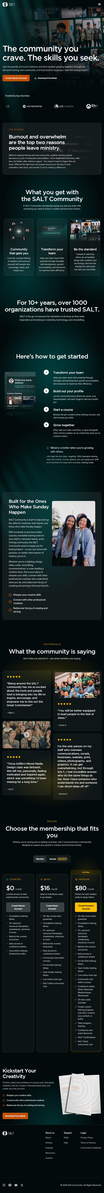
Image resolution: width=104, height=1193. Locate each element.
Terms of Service (88, 1142)
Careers (49, 1158)
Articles (48, 1142)
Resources (50, 1153)
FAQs (66, 1137)
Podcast (49, 1147)
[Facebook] (9, 1185)
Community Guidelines (91, 1147)
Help (66, 1142)
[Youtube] (15, 1185)
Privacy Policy (87, 1137)
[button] (99, 4)
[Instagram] (4, 1185)
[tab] (40, 859)
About (48, 1137)
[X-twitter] (21, 1185)
